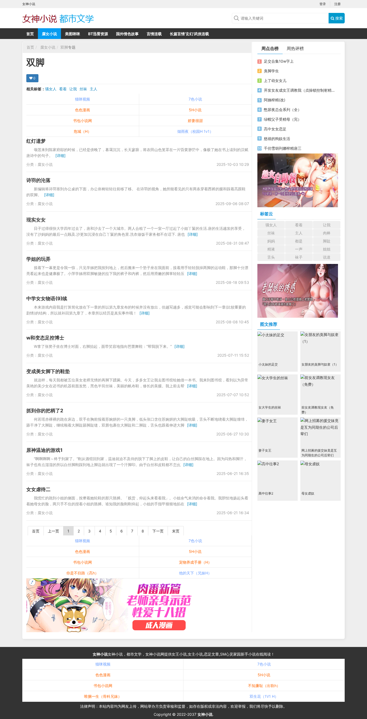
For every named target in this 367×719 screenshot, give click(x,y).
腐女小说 (49, 33)
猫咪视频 (82, 99)
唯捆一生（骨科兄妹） (103, 696)
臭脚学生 (271, 71)
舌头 (271, 257)
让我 (73, 89)
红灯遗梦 (36, 141)
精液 (271, 249)
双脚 (64, 47)
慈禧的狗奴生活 (277, 138)
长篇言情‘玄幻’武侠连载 (189, 33)
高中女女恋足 (275, 129)
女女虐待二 (38, 489)
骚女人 (50, 89)
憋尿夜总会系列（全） (282, 109)
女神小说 (100, 654)
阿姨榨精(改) (274, 100)
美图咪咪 (72, 33)
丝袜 (83, 89)
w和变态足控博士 (45, 338)
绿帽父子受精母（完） (282, 119)
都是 (299, 241)
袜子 (299, 257)
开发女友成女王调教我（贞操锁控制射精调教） (300, 90)
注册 (337, 4)
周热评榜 (295, 48)
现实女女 (36, 220)
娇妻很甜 (195, 120)
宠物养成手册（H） (195, 562)
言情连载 (154, 33)
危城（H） (82, 131)
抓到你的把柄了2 (44, 410)
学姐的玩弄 (38, 259)
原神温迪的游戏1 (44, 450)
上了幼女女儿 (275, 80)
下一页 (158, 531)
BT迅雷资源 (98, 33)
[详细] (60, 155)
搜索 (338, 18)
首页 (30, 33)
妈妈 (271, 241)
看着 (63, 89)
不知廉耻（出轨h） (264, 685)
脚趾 (326, 241)
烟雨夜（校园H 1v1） (195, 131)
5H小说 (195, 110)
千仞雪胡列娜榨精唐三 (282, 148)
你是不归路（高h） (82, 573)
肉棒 (326, 233)
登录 (322, 4)
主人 (93, 89)
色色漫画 (82, 110)
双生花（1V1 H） (264, 696)
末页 (175, 531)
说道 (326, 257)
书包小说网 (82, 120)
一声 (299, 249)
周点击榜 (270, 48)
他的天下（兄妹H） (195, 573)
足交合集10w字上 (279, 61)
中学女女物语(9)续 (46, 298)
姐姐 (326, 249)
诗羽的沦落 (38, 180)
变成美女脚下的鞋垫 (48, 371)
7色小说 (195, 99)
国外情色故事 (127, 33)
